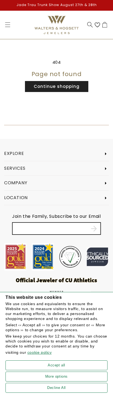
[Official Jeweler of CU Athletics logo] (56, 280)
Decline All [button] (56, 388)
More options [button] (56, 376)
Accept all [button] (56, 365)
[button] (7, 24)
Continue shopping (57, 86)
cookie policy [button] (39, 352)
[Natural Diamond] (70, 257)
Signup (94, 228)
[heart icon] (97, 24)
